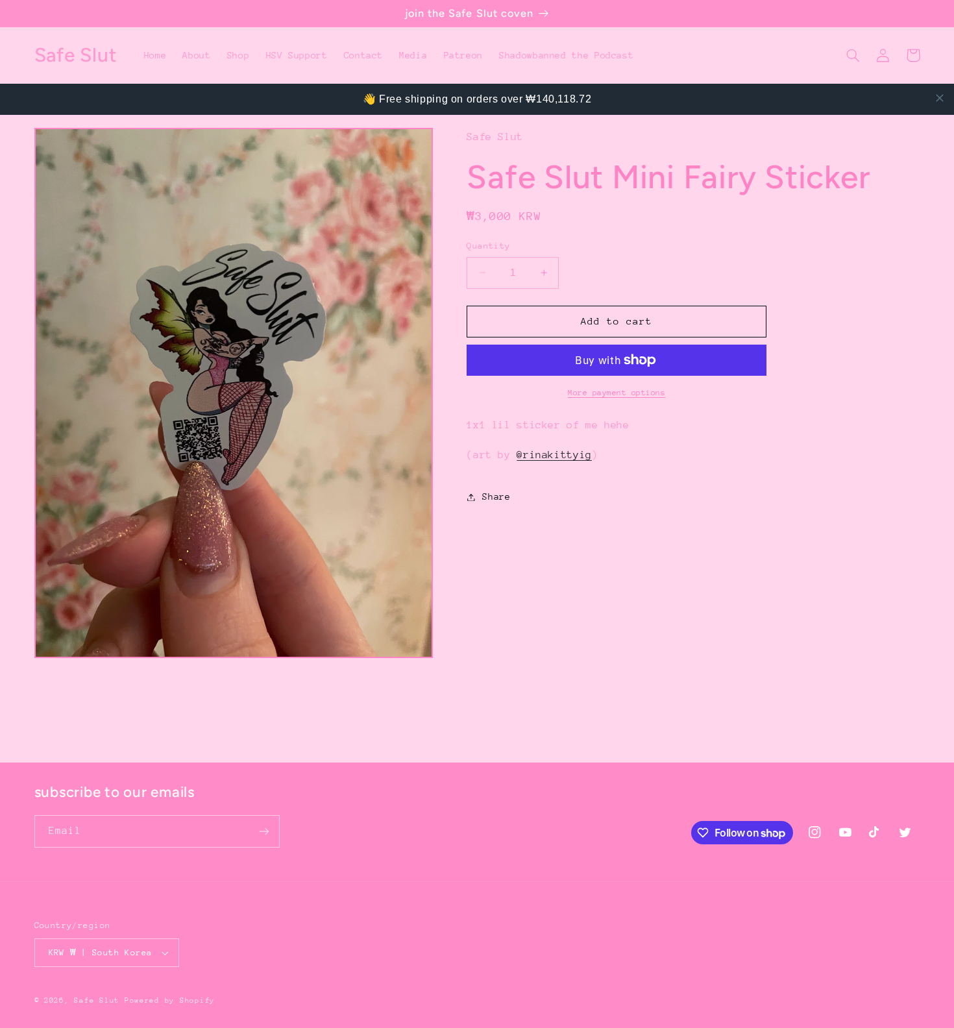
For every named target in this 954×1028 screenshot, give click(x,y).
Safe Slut (96, 1000)
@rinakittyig (554, 455)
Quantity (488, 246)
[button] (853, 55)
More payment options (617, 392)
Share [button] (496, 496)
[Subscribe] (263, 831)
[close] (939, 98)
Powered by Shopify (170, 1000)
